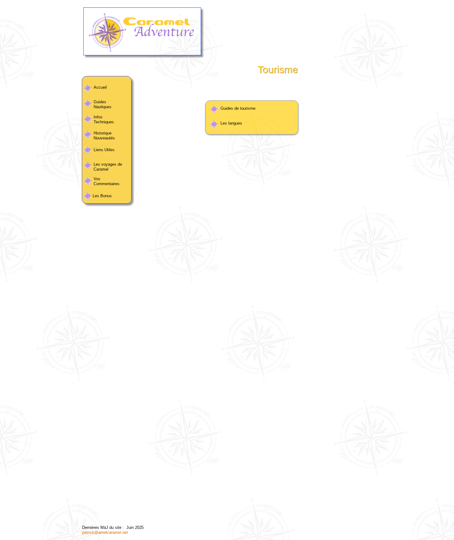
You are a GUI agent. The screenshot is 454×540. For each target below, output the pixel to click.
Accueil (100, 87)
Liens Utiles (104, 149)
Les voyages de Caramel (108, 167)
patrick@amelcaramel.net (105, 532)
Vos (97, 178)
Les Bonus (103, 195)
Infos (98, 117)
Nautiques (102, 106)
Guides (100, 102)
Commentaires (107, 183)
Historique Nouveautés (104, 135)
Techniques (104, 122)
